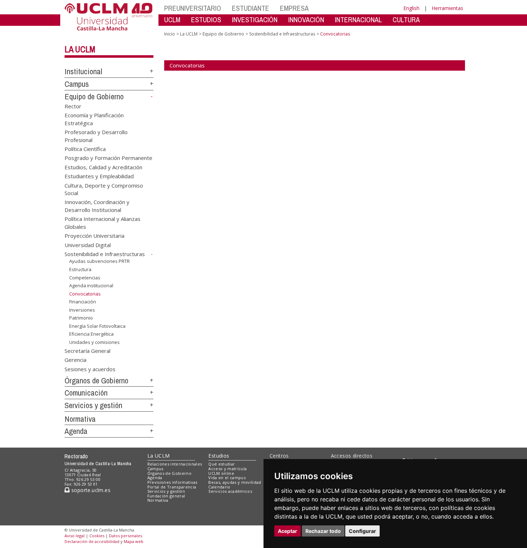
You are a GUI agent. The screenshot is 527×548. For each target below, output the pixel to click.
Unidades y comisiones (94, 342)
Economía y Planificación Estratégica (94, 119)
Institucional (83, 71)
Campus (77, 84)
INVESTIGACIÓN (254, 19)
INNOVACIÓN (306, 19)
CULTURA (406, 19)
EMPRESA (294, 8)
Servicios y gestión (93, 405)
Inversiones (82, 310)
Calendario (219, 487)
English (411, 8)
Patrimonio (81, 318)
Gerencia (75, 359)
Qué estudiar (221, 464)
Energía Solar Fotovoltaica (97, 326)
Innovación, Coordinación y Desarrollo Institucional (97, 205)
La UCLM (80, 49)
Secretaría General (87, 350)
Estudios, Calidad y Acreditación (103, 166)
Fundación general (166, 496)
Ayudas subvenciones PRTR (99, 261)
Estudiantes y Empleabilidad (99, 176)
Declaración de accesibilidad (92, 541)
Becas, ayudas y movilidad (234, 482)
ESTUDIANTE (250, 8)
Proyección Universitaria (94, 235)
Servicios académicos (230, 491)
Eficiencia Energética (91, 334)
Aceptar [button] (287, 531)
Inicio (169, 34)
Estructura (80, 269)
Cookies (96, 535)
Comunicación (86, 392)
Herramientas (447, 8)
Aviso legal (75, 535)
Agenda (76, 431)
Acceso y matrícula (227, 468)
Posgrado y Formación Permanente (108, 157)
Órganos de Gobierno (96, 380)
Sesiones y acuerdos (90, 368)
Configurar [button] (362, 531)
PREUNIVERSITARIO (192, 8)
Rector (73, 105)
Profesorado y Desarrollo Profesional (96, 135)
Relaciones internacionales (174, 464)
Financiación (82, 301)
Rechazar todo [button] (323, 531)
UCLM (172, 19)
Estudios (218, 455)
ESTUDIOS (206, 19)
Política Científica (85, 148)
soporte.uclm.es (90, 490)
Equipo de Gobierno (94, 96)
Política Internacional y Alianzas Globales (103, 222)
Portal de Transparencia (171, 487)
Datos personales (125, 535)
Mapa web (133, 541)
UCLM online (221, 473)
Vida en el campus (227, 477)
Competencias (84, 277)
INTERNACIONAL (358, 19)
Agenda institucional (91, 285)
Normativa (80, 419)
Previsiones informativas (172, 482)
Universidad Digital (88, 244)
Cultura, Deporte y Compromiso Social (104, 188)
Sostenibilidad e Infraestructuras (105, 254)
